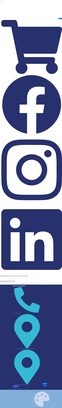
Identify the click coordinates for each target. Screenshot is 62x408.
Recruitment (27, 278)
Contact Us (32, 278)
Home (1, 278)
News (18, 278)
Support (4, 278)
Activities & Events (23, 278)
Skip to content (2, 0)
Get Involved (14, 278)
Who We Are (9, 278)
